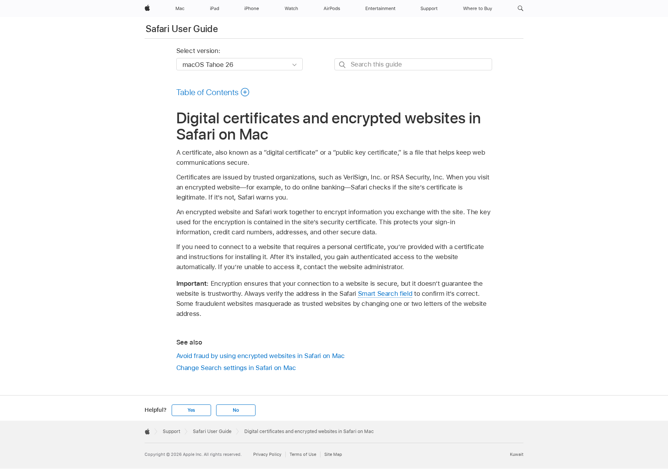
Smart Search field (385, 293)
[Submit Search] (343, 65)
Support (171, 431)
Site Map (333, 454)
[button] (521, 8)
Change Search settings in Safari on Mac (236, 368)
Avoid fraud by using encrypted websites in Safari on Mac (260, 356)
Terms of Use (303, 454)
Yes (191, 410)
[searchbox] (413, 64)
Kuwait (516, 454)
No (236, 410)
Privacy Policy (267, 454)
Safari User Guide (182, 28)
